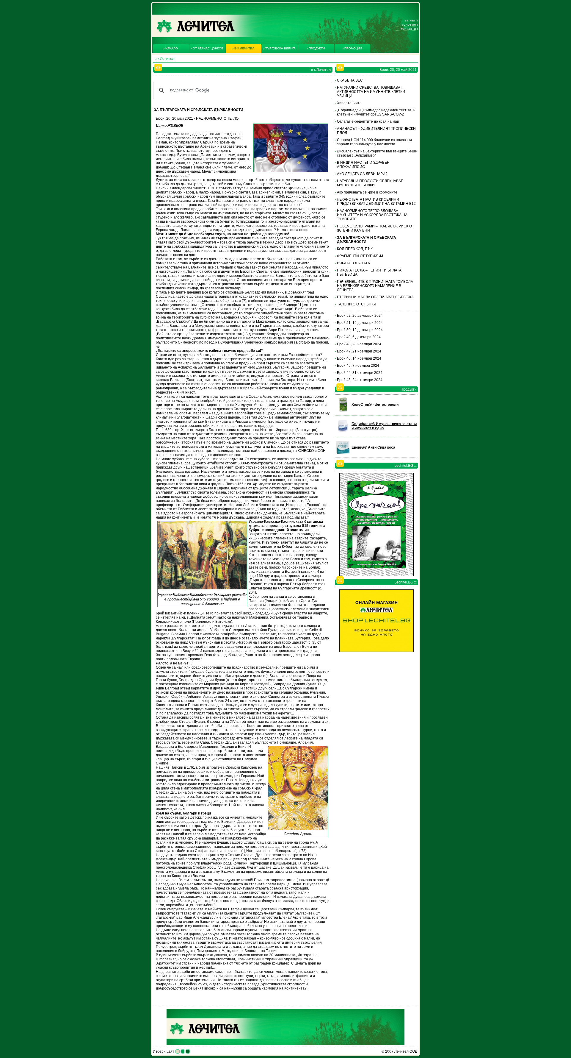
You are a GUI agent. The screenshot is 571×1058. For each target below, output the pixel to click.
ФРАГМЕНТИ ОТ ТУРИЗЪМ (360, 256)
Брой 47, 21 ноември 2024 (359, 351)
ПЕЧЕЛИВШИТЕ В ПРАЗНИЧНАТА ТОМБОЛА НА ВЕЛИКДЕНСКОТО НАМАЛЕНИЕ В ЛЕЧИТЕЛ (375, 286)
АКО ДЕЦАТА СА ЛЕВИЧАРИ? (362, 174)
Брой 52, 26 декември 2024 (360, 315)
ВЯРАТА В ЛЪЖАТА (353, 263)
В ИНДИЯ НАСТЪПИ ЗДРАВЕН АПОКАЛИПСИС (363, 164)
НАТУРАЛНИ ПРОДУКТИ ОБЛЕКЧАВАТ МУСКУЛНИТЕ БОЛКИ (370, 183)
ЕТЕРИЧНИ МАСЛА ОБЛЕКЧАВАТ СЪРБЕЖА (375, 297)
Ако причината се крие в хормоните (367, 192)
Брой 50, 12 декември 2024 (360, 330)
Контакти (408, 28)
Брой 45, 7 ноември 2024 (358, 365)
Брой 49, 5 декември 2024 (359, 337)
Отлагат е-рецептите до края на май (368, 121)
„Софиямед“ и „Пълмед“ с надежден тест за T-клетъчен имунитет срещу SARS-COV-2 (376, 112)
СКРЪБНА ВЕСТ (351, 80)
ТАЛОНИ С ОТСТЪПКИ (356, 304)
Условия (408, 24)
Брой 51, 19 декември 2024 (360, 323)
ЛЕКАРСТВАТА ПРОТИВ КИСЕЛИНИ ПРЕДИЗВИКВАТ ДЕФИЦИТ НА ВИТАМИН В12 (376, 201)
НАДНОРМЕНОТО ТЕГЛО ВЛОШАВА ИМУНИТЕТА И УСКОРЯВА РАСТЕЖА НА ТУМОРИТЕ (372, 215)
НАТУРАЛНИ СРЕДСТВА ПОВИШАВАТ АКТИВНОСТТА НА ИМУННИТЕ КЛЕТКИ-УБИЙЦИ (371, 91)
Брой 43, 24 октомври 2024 (359, 380)
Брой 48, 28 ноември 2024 (359, 344)
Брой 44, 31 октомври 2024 (359, 373)
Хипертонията (349, 103)
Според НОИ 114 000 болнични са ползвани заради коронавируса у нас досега (374, 142)
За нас (410, 20)
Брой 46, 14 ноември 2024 (359, 358)
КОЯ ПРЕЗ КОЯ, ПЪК (355, 249)
